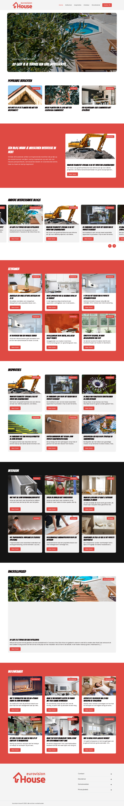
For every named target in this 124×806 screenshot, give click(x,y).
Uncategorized (35, 208)
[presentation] (110, 246)
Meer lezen (72, 174)
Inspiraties (77, 5)
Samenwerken (83, 784)
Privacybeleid (83, 789)
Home (61, 5)
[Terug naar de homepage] (22, 5)
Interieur (86, 5)
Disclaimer (82, 779)
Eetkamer (68, 5)
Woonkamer (96, 5)
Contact (81, 774)
